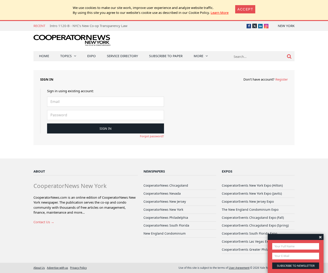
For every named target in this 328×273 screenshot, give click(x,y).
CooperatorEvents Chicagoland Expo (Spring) (255, 225)
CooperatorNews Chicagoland (165, 185)
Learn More (219, 12)
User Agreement (239, 267)
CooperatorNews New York (163, 209)
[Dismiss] (320, 237)
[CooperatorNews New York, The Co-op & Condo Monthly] (71, 42)
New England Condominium (164, 233)
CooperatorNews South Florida (166, 225)
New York (286, 25)
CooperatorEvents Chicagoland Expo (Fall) (253, 217)
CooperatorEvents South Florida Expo (249, 233)
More (198, 56)
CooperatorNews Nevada (162, 193)
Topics (66, 56)
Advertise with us (57, 267)
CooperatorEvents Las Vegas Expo (247, 241)
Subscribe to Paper (166, 56)
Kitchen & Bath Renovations (71, 25)
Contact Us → (43, 222)
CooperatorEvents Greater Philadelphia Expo (255, 249)
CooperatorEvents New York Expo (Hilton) (252, 185)
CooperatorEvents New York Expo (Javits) (252, 193)
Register (281, 79)
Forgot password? (152, 136)
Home (44, 56)
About (39, 171)
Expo (91, 56)
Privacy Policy (78, 267)
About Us (39, 267)
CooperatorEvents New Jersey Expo (248, 201)
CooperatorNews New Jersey (164, 201)
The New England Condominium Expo (250, 209)
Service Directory (122, 56)
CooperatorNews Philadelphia (165, 217)
